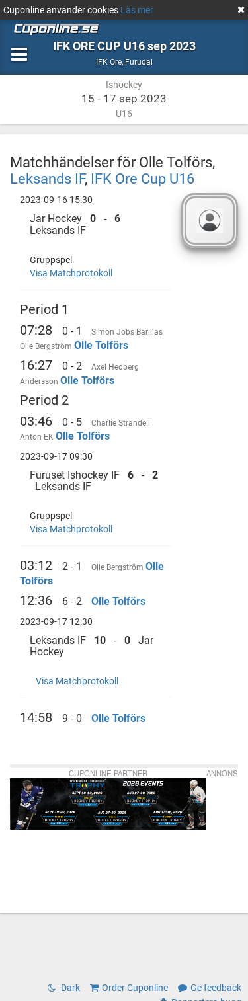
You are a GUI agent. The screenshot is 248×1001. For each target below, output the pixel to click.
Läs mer (136, 10)
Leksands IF (47, 178)
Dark (69, 987)
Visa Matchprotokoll (71, 273)
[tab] (95, 224)
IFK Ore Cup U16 (142, 178)
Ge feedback (215, 987)
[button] (95, 224)
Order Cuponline (135, 987)
